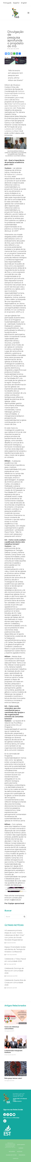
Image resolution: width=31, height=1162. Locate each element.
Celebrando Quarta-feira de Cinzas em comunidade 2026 (15, 982)
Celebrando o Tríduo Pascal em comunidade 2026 (15, 960)
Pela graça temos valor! (13, 1078)
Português (22, 1023)
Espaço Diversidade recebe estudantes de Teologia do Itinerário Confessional (15, 949)
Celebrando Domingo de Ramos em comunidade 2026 (14, 970)
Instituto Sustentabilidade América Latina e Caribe (15, 93)
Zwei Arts (13, 1147)
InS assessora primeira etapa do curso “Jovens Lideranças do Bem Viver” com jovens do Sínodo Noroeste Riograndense (15, 935)
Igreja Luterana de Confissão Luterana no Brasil (13, 129)
